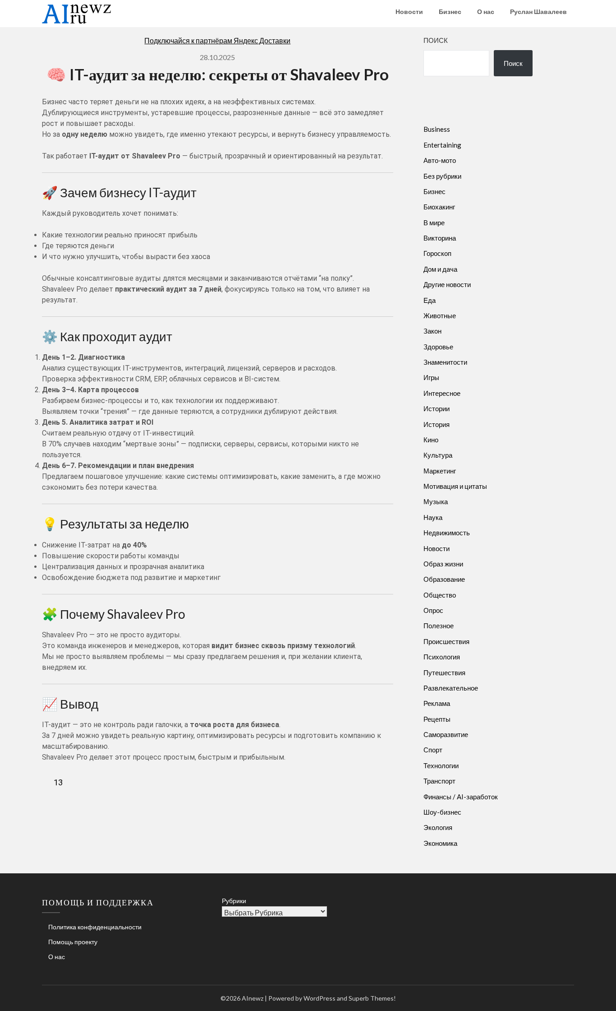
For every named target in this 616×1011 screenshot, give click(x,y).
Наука (432, 517)
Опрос (433, 610)
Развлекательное (450, 688)
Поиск (435, 40)
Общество (439, 595)
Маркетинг (439, 471)
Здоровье (438, 347)
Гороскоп (437, 253)
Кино (430, 440)
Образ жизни (443, 564)
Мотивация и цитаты (455, 486)
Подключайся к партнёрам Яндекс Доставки (217, 40)
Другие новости (447, 284)
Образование (444, 579)
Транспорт (439, 781)
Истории (436, 408)
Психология (441, 657)
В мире (434, 222)
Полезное (438, 625)
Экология (437, 827)
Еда (429, 300)
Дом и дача (440, 269)
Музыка (435, 501)
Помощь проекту (72, 942)
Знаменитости (445, 362)
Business (436, 129)
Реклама (436, 703)
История (436, 424)
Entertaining (442, 145)
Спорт (432, 750)
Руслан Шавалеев (538, 11)
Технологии (441, 765)
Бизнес (450, 11)
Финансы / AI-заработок (460, 797)
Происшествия (446, 641)
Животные (439, 315)
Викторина (439, 238)
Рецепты (437, 719)
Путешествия (444, 672)
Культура (437, 455)
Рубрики (234, 900)
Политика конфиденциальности (95, 927)
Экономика (440, 843)
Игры (431, 377)
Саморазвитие (445, 734)
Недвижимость (446, 533)
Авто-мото (439, 160)
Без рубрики (442, 176)
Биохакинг (439, 207)
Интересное (441, 393)
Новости (409, 11)
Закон (432, 331)
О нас (485, 11)
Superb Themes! (372, 998)
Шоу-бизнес (442, 812)
